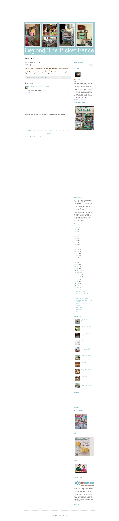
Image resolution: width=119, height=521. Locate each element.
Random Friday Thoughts (82, 293)
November (79, 272)
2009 (76, 266)
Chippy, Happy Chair (86, 355)
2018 (76, 247)
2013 (76, 257)
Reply (29, 92)
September (79, 276)
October (79, 274)
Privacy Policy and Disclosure (71, 56)
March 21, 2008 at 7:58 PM (42, 86)
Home (26, 56)
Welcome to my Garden (86, 326)
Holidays (90, 56)
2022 (76, 238)
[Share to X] (61, 77)
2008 (76, 268)
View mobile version (48, 133)
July (78, 281)
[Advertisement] (59, 9)
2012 (76, 260)
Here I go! (78, 311)
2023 (76, 236)
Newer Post (28, 130)
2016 (76, 251)
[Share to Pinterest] (63, 77)
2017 (76, 249)
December (79, 270)
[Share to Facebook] (62, 77)
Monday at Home (80, 291)
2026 (76, 229)
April (78, 287)
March (78, 289)
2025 (76, 232)
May (78, 285)
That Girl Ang (31, 86)
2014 (76, 255)
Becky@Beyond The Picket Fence (84, 79)
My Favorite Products (57, 56)
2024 (76, 234)
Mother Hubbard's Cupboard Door (84, 296)
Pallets (33, 58)
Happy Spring (79, 309)
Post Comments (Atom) (37, 136)
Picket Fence (79, 307)
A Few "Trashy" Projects (82, 298)
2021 (76, 240)
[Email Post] (55, 77)
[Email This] (58, 77)
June (78, 283)
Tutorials (27, 58)
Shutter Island (84, 376)
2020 (76, 242)
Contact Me (82, 56)
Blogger (66, 515)
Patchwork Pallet (85, 362)
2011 (76, 262)
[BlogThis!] (59, 77)
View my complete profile (80, 99)
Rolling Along (84, 340)
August (78, 279)
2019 (76, 244)
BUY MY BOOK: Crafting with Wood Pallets (40, 56)
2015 (76, 253)
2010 (76, 264)
